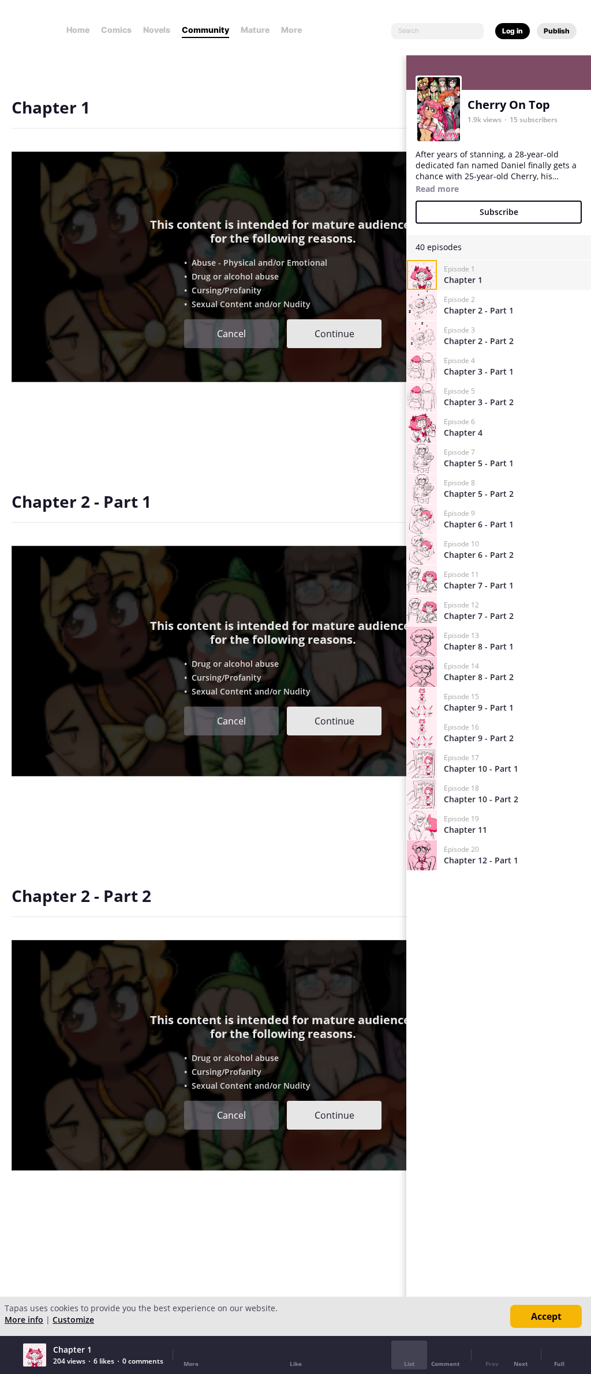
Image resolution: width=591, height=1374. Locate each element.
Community (205, 30)
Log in (512, 31)
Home (77, 30)
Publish (557, 31)
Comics (116, 30)
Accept (546, 1316)
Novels (156, 30)
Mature (255, 30)
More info (24, 1319)
